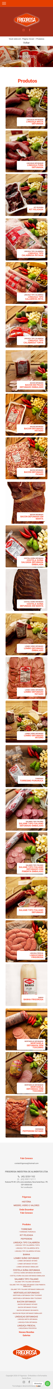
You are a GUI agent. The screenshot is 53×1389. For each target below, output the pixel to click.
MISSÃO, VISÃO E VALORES (26, 1205)
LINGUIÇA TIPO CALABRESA (26, 1242)
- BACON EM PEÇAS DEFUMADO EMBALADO (27, 1313)
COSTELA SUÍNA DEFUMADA (26, 1270)
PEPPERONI (26, 1238)
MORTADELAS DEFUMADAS (26, 1292)
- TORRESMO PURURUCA (27, 1232)
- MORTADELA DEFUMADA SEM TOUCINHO (27, 1298)
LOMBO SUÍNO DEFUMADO (26, 1258)
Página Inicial (28, 39)
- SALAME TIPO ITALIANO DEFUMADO (27, 1282)
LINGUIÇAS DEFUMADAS (26, 1316)
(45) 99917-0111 (28, 1179)
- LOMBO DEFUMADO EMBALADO (27, 1267)
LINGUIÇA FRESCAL (26, 1325)
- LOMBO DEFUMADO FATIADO (27, 1264)
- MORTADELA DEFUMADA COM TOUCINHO (27, 1295)
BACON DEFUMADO (26, 1301)
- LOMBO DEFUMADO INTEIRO (27, 1261)
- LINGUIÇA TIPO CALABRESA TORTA (27, 1245)
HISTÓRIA (26, 1201)
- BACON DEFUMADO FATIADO (27, 1304)
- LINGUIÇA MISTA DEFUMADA (27, 1319)
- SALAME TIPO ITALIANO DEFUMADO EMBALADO (27, 1289)
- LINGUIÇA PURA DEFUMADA (27, 1322)
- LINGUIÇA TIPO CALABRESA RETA (27, 1248)
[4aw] (38, 1386)
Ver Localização (26, 1187)
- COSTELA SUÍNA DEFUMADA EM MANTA (27, 1273)
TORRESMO (26, 1229)
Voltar (26, 42)
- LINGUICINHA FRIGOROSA (27, 1328)
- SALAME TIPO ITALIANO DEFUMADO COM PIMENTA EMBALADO (27, 1286)
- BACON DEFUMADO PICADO (27, 1307)
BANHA (26, 1254)
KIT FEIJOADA (26, 1235)
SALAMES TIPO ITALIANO (26, 1279)
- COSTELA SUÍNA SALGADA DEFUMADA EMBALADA (27, 1276)
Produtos (26, 1224)
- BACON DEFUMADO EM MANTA (27, 1310)
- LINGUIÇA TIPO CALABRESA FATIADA (27, 1251)
